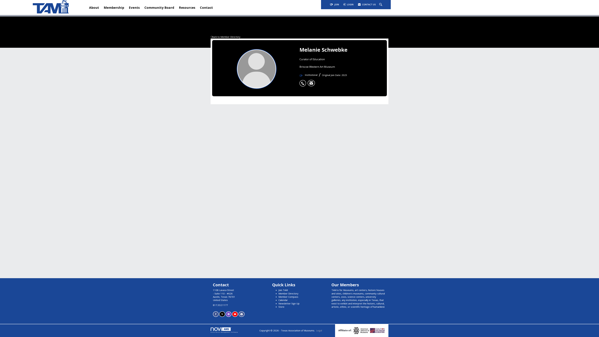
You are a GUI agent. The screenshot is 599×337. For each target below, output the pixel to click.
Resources (187, 7)
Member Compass (288, 296)
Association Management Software (224, 332)
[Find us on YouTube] (235, 314)
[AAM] (361, 330)
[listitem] (304, 81)
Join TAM (283, 290)
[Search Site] (381, 4)
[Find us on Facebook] (216, 314)
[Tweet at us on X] (222, 314)
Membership (114, 7)
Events (134, 7)
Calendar (283, 300)
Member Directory (288, 293)
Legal (319, 330)
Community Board (159, 7)
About (94, 7)
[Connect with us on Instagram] (228, 314)
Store (281, 306)
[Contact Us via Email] (242, 314)
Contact (206, 7)
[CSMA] (377, 330)
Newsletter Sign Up (289, 303)
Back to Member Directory (226, 36)
